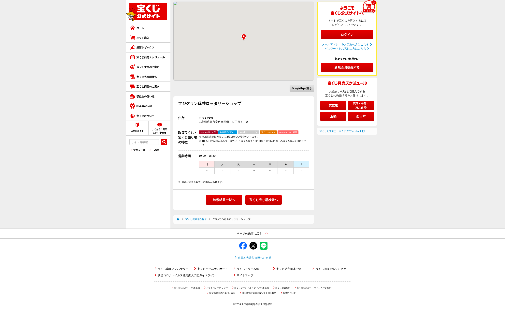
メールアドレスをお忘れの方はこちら (345, 44)
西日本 (361, 116)
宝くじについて (145, 115)
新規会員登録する (347, 67)
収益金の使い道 (145, 96)
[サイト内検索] (164, 142)
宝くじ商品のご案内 (148, 86)
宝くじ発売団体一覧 (288, 268)
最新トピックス (145, 47)
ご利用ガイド (137, 130)
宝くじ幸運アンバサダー (173, 268)
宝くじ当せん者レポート (212, 268)
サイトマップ (245, 275)
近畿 (333, 116)
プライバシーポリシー (217, 288)
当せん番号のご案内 (148, 67)
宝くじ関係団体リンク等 (331, 268)
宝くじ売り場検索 (147, 76)
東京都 (333, 105)
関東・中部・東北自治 (361, 105)
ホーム (140, 27)
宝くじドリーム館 (248, 268)
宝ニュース (139, 150)
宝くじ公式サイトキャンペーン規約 (314, 288)
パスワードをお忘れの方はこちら (345, 48)
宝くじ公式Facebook (350, 131)
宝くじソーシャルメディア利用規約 (251, 288)
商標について (289, 293)
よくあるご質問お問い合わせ (159, 131)
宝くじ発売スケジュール (151, 57)
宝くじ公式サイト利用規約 (187, 288)
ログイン (347, 34)
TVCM (155, 150)
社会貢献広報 (144, 106)
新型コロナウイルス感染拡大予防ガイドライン (187, 275)
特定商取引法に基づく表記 (222, 293)
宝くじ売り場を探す (196, 219)
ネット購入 (143, 37)
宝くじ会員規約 (282, 288)
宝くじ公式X (326, 131)
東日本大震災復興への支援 (254, 257)
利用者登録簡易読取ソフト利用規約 (259, 293)
